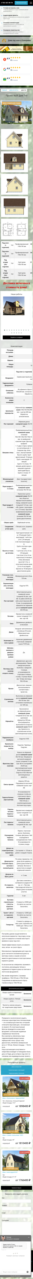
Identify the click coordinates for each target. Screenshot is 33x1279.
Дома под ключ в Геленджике (19, 40)
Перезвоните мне (21, 3)
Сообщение (5, 1220)
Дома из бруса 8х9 (16, 1066)
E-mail (3, 1213)
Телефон (4, 1205)
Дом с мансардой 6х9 (9, 1172)
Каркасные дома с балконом (16, 1073)
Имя (3, 1198)
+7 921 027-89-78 (7, 3)
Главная (4, 90)
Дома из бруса (14, 90)
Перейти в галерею (16, 337)
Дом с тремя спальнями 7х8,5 (12, 1135)
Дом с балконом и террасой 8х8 (13, 1098)
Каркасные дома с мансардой (16, 1070)
